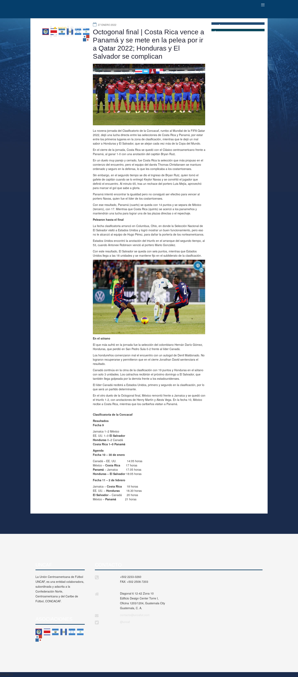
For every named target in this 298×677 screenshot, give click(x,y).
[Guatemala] (63, 632)
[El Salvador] (55, 632)
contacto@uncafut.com (135, 615)
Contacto (65, 35)
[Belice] (38, 632)
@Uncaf (80, 28)
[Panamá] (38, 638)
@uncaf (125, 622)
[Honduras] (72, 632)
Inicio (61, 28)
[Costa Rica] (47, 632)
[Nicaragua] (80, 632)
